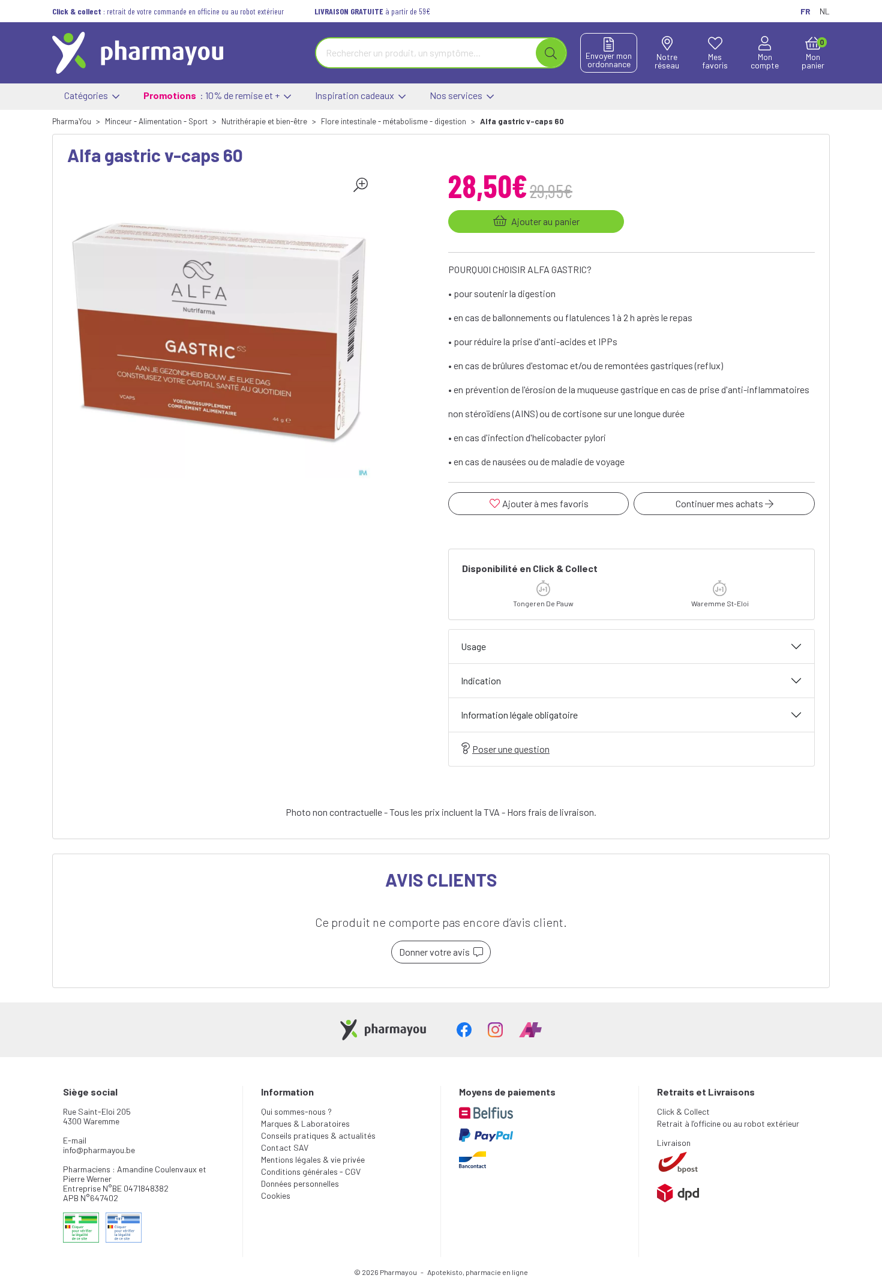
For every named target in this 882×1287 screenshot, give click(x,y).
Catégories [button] (87, 95)
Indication (481, 680)
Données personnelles (300, 1183)
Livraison (674, 1143)
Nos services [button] (457, 95)
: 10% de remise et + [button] (212, 95)
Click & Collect (683, 1111)
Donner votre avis (436, 951)
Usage (473, 646)
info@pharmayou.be (99, 1150)
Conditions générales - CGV (311, 1171)
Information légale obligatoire (519, 714)
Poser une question (511, 749)
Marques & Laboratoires (305, 1123)
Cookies (275, 1195)
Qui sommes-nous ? (296, 1111)
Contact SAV (284, 1147)
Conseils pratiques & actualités (318, 1135)
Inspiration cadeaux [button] (355, 95)
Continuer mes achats (720, 503)
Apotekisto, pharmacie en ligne (477, 1272)
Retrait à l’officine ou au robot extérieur (728, 1123)
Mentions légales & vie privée (313, 1159)
